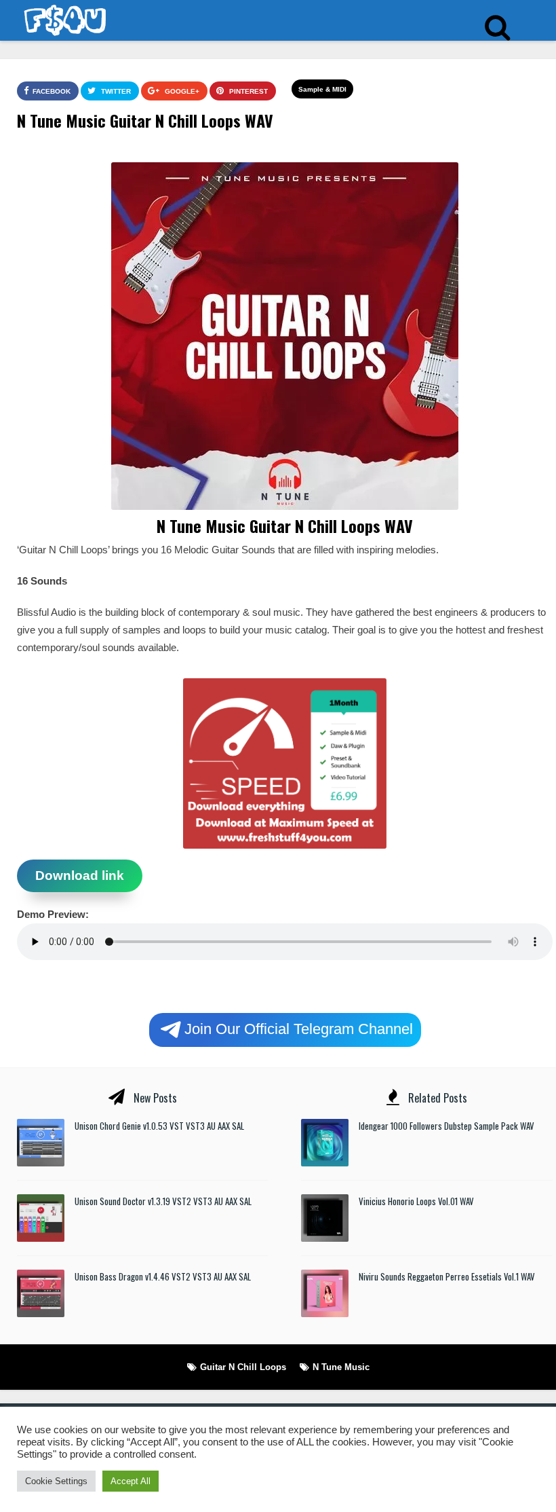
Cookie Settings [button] (56, 1481)
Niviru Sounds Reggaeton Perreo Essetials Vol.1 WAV (447, 1276)
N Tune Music (341, 1367)
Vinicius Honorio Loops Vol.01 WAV (416, 1201)
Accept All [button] (131, 1481)
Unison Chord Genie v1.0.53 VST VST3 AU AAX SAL (159, 1125)
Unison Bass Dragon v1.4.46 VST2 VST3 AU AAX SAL (163, 1276)
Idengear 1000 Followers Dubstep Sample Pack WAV (446, 1125)
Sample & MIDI (322, 89)
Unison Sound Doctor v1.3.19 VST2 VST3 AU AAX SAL (163, 1201)
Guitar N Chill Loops (243, 1367)
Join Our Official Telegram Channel (298, 1028)
